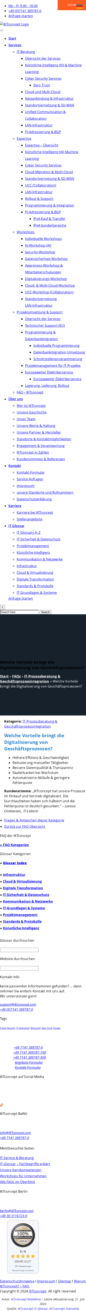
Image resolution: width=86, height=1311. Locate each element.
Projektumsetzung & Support (40, 312)
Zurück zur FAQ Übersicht (24, 826)
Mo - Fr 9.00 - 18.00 (23, 6)
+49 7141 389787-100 (29, 1052)
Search (45, 612)
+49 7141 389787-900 (29, 1057)
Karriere (14, 505)
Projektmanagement (33, 546)
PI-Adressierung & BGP (43, 132)
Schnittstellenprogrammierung (57, 359)
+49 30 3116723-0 (13, 1216)
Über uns (15, 399)
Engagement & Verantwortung (41, 445)
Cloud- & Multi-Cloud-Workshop (50, 285)
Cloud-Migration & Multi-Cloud (49, 172)
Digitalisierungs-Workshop (46, 278)
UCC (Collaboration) (40, 185)
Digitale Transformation (35, 579)
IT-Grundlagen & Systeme (37, 592)
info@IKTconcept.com (15, 1133)
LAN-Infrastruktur (39, 125)
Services (15, 45)
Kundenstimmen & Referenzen (41, 459)
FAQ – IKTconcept (30, 392)
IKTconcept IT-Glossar (33, 1309)
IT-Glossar (16, 526)
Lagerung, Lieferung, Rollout (47, 385)
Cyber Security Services (43, 78)
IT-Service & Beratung (17, 1158)
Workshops (26, 232)
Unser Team (26, 419)
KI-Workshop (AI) (38, 245)
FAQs (16, 676)
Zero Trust (41, 85)
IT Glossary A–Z (28, 532)
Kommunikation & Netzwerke (40, 559)
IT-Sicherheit (23, 1028)
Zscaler (57, 1028)
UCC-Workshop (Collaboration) (49, 292)
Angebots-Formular (29, 1062)
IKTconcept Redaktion (26, 1299)
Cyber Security (7, 1028)
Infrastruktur (27, 566)
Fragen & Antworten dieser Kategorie (34, 820)
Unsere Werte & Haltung (36, 425)
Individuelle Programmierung (56, 345)
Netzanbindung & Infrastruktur (49, 98)
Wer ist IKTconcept (31, 405)
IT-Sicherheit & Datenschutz (38, 539)
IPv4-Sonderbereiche (49, 225)
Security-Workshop (40, 252)
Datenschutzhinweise (17, 1281)
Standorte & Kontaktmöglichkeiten (44, 439)
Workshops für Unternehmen (23, 1176)
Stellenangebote (29, 519)
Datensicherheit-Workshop (46, 258)
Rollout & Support (39, 198)
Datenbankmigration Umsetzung (59, 352)
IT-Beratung (26, 51)
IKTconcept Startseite (64, 1309)
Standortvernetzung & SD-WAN (49, 105)
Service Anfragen (30, 479)
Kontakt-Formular (31, 472)
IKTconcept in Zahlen (33, 452)
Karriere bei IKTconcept (35, 512)
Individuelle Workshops (43, 238)
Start (12, 38)
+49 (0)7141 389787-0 (24, 11)
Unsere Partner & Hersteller (39, 432)
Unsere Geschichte (32, 412)
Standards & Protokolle (35, 586)
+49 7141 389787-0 (28, 1047)
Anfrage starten (20, 16)
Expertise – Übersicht (41, 145)
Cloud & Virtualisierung (35, 572)
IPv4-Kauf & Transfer (49, 218)
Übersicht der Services (43, 58)
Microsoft (35, 1028)
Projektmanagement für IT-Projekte (53, 365)
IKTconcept (37, 1291)
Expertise (24, 138)
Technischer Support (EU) (45, 325)
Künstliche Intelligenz (33, 552)
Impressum (26, 485)
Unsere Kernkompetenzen (20, 1170)
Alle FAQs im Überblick (17, 1182)
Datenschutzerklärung (34, 499)
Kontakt (14, 465)
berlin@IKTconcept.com (17, 1211)
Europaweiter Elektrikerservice (49, 372)
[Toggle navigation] (1, 30)
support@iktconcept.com (18, 1004)
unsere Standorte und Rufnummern (45, 492)
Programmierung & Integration (49, 205)
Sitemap (64, 1281)
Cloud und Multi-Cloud (42, 92)
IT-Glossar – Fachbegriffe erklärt (25, 1164)
